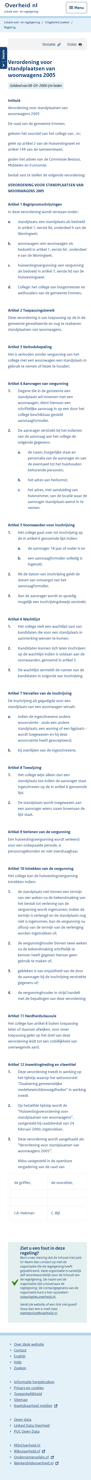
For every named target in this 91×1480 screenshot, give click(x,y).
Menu (79, 7)
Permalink (48, 44)
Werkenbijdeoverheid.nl (33, 1463)
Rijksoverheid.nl (27, 1451)
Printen (72, 44)
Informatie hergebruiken (34, 1381)
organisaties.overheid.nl (37, 1297)
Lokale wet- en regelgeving (22, 22)
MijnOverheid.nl (27, 1445)
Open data (22, 1419)
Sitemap (21, 1399)
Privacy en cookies (29, 1387)
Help (18, 1362)
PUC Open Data (27, 1431)
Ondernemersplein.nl (31, 1457)
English (20, 1356)
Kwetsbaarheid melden (33, 1405)
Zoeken (20, 1368)
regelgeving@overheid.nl (38, 1313)
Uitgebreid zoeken (57, 22)
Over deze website (29, 1344)
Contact (20, 1350)
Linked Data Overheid (32, 1425)
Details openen (3, 58)
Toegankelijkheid (28, 1393)
